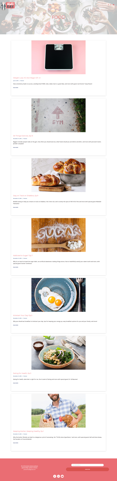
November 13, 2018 (17, 138)
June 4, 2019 (15, 80)
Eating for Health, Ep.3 (22, 373)
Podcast (22, 80)
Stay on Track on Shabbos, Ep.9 (25, 196)
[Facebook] (108, 4)
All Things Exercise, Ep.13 (23, 136)
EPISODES (57, 4)
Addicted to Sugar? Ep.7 (23, 255)
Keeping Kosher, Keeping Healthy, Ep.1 (28, 431)
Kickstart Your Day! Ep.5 (22, 315)
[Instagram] (110, 4)
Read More (15, 87)
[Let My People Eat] (7, 5)
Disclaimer (62, 479)
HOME (42, 4)
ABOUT (49, 4)
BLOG (65, 4)
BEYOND (72, 4)
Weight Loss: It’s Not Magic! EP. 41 (26, 78)
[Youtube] (113, 4)
